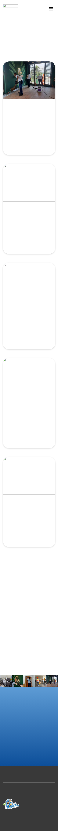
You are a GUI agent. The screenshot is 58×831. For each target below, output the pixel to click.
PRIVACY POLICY (29, 789)
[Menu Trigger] (51, 8)
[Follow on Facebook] (41, 805)
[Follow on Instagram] (46, 805)
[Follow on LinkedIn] (52, 805)
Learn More (29, 144)
